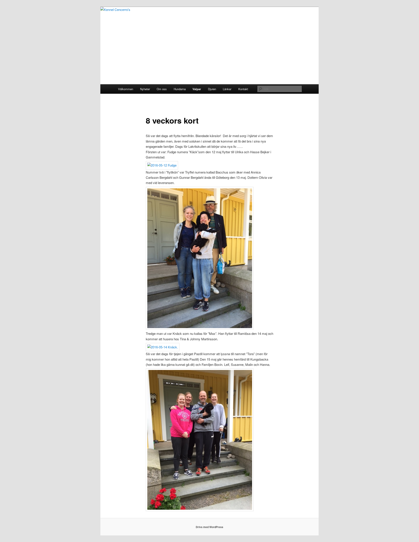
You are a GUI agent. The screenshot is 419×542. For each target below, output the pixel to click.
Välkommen (125, 89)
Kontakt (243, 89)
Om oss (162, 89)
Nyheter (145, 89)
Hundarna (180, 89)
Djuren (212, 89)
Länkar (227, 89)
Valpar (196, 89)
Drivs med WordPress (209, 527)
